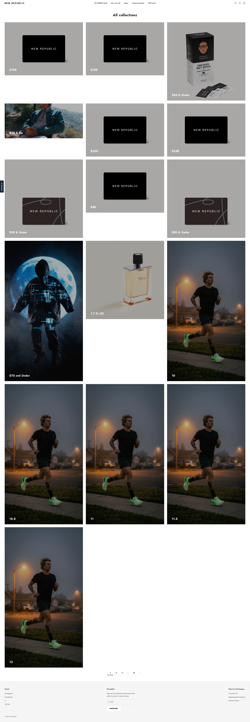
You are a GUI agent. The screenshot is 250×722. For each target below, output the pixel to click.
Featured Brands (138, 3)
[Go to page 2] (140, 673)
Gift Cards (152, 3)
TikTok (7, 704)
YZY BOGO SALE (100, 3)
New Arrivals (115, 3)
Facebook (9, 697)
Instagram (9, 693)
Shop (126, 3)
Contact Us (233, 693)
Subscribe (114, 708)
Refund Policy (234, 701)
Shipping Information (237, 697)
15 (134, 673)
